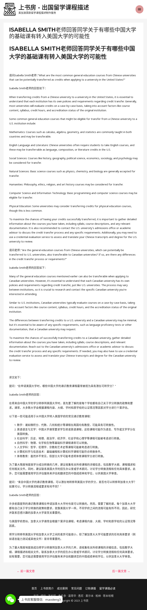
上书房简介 (47, 588)
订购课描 (90, 588)
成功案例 (62, 588)
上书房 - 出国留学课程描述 (53, 7)
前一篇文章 (26, 571)
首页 (34, 588)
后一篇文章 (121, 571)
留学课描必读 (107, 588)
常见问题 (76, 588)
